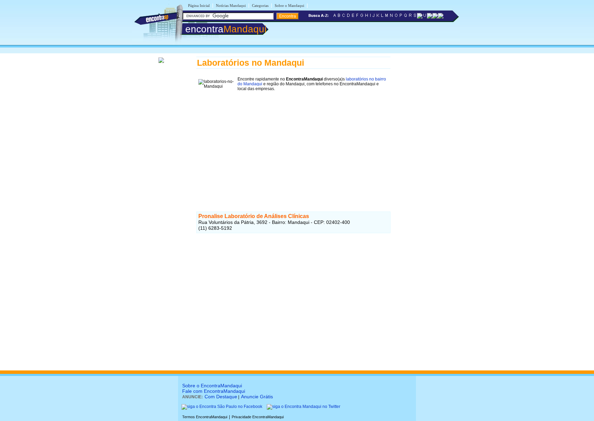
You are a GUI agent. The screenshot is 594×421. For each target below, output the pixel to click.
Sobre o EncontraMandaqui (212, 385)
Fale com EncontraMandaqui (213, 391)
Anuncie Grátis (257, 396)
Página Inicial (199, 5)
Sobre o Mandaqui (289, 5)
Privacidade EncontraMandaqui (258, 417)
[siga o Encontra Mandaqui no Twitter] (303, 406)
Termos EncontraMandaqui (204, 417)
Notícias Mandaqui (231, 5)
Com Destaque (221, 396)
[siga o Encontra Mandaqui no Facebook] (222, 406)
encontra (225, 29)
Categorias (260, 5)
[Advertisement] (293, 141)
